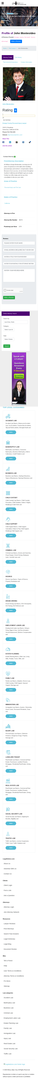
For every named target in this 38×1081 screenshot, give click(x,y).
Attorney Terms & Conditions (14, 976)
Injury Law (7, 1038)
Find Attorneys (9, 929)
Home (5, 48)
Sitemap (7, 986)
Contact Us (8, 874)
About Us (7, 863)
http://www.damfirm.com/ (15, 135)
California (7, 203)
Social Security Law (11, 1049)
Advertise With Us (10, 869)
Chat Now (5, 20)
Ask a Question (9, 895)
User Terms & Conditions (12, 971)
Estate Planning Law (11, 1023)
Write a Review (16, 41)
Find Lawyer (12, 48)
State (4, 336)
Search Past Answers (11, 934)
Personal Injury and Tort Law (12, 187)
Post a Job (7, 890)
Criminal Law (8, 1013)
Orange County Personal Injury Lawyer (14, 123)
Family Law (8, 1028)
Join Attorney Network (11, 912)
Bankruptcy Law (9, 1003)
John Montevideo (8, 104)
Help (5, 966)
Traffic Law (7, 1054)
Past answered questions (10, 62)
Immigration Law (9, 1033)
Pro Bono (7, 981)
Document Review (10, 949)
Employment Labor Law (12, 1018)
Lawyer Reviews (9, 924)
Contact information (26, 62)
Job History (18, 57)
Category (6, 326)
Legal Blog (7, 944)
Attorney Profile (7, 57)
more (10, 432)
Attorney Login (9, 907)
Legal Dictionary (9, 939)
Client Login (8, 885)
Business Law (9, 1008)
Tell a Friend (8, 961)
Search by (6, 318)
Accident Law (8, 998)
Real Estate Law (9, 1043)
